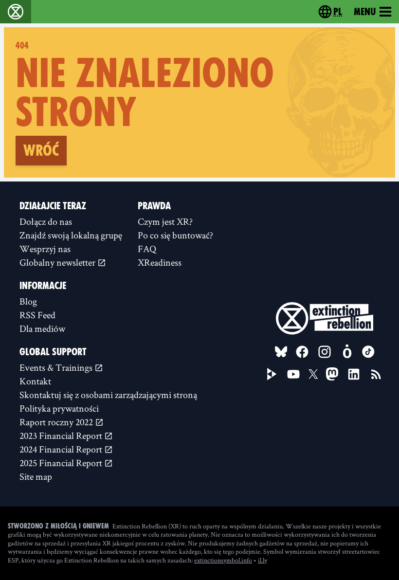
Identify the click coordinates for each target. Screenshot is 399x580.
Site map (35, 476)
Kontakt (35, 381)
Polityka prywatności (59, 408)
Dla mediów (42, 328)
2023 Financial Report (61, 435)
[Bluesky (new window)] (281, 352)
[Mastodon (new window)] (332, 373)
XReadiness (159, 262)
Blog (28, 301)
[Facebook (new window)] (302, 352)
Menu (365, 12)
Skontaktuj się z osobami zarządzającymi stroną (108, 394)
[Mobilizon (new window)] (347, 352)
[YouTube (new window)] (293, 374)
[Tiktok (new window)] (368, 352)
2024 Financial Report (61, 449)
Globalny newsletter (58, 262)
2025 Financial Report (61, 462)
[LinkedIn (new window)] (354, 374)
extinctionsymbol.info (223, 560)
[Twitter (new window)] (313, 374)
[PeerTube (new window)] (272, 374)
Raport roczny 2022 (57, 422)
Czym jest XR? (165, 221)
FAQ (147, 248)
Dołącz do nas (45, 221)
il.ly (262, 560)
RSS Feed (37, 314)
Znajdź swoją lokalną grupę (70, 235)
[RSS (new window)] (376, 374)
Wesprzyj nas (45, 248)
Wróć (41, 150)
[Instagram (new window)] (324, 352)
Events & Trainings (56, 367)
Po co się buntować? (175, 235)
